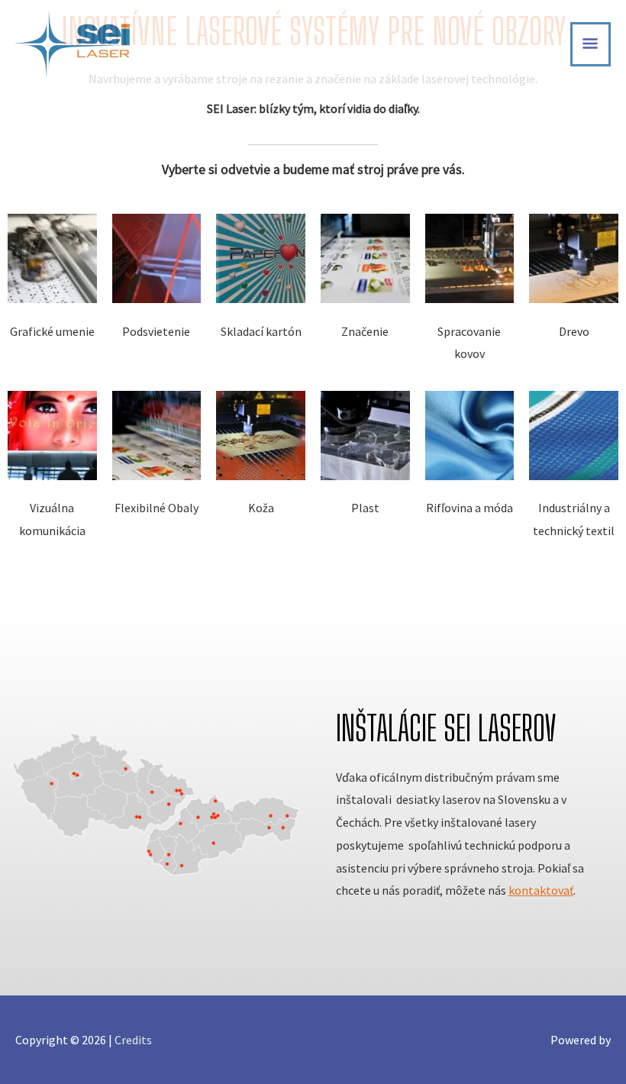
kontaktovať (540, 890)
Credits (133, 1039)
